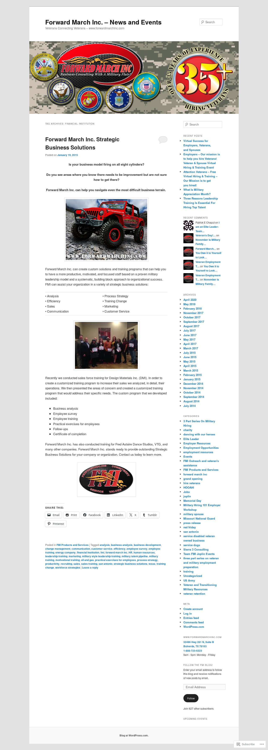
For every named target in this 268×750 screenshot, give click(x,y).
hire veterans (191, 483)
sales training (89, 564)
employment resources (198, 452)
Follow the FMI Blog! (198, 665)
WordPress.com (193, 627)
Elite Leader (191, 439)
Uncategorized (192, 576)
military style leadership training (101, 556)
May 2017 (189, 339)
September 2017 (193, 322)
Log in (187, 613)
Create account (193, 609)
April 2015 (189, 366)
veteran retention (194, 594)
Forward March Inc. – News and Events (103, 21)
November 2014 (193, 388)
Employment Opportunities (201, 448)
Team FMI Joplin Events (199, 554)
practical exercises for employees (115, 560)
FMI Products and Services (73, 545)
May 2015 (189, 361)
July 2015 (189, 353)
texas (152, 564)
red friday (189, 527)
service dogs (191, 545)
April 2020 (189, 300)
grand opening (192, 479)
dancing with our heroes (199, 434)
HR (130, 552)
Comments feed (193, 622)
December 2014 (193, 384)
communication (81, 549)
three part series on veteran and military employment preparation (201, 562)
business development (147, 545)
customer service (101, 549)
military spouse (193, 514)
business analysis (122, 545)
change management (57, 549)
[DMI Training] (106, 345)
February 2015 (192, 375)
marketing (75, 556)
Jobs (186, 492)
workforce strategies (67, 567)
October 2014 (191, 392)
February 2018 (192, 308)
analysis (105, 545)
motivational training (67, 560)
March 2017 (190, 348)
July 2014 (189, 406)
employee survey (137, 549)
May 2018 (189, 304)
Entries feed (191, 618)
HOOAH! (188, 487)
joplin (187, 496)
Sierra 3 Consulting (196, 549)
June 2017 (189, 335)
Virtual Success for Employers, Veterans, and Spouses (197, 145)
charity (187, 430)
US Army (189, 580)
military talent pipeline (135, 556)
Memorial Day (192, 501)
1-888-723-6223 (192, 650)
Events (187, 456)
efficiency (119, 549)
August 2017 (191, 326)
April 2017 (189, 344)
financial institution (88, 552)
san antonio (105, 564)
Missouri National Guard (199, 518)
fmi (102, 552)
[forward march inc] (106, 229)
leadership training (56, 556)
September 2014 (193, 397)
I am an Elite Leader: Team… (207, 227)
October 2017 (191, 317)
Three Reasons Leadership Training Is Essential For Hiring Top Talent (200, 202)
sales (76, 564)
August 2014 (191, 401)
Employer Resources (196, 443)
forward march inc (116, 552)
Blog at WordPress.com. (134, 735)
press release (192, 523)
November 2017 (193, 313)
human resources (144, 552)
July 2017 (189, 330)
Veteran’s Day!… (206, 235)
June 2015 (189, 357)
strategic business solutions (130, 564)
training (188, 571)
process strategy (147, 560)
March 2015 (190, 370)
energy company (65, 552)
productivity (52, 564)
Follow (191, 698)
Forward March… (206, 249)
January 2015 (191, 379)
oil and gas (87, 560)
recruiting (66, 564)
